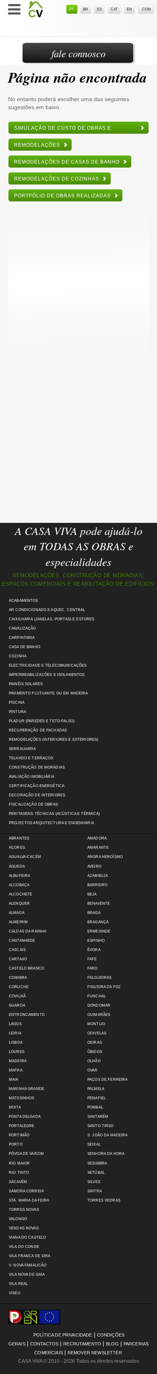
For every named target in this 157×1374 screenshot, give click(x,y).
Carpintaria (22, 638)
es (99, 9)
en (129, 9)
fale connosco (78, 53)
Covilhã (17, 996)
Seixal (94, 1144)
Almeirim (18, 922)
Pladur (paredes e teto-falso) (41, 721)
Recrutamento (82, 1343)
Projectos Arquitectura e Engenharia (51, 823)
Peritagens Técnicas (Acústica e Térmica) (54, 814)
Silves (93, 1182)
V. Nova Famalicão (27, 1265)
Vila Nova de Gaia (27, 1274)
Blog (112, 1343)
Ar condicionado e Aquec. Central (47, 610)
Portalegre (21, 1126)
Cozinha (18, 656)
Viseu (15, 1293)
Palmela (95, 1089)
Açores (17, 848)
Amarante (98, 848)
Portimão (19, 1135)
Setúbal (96, 1173)
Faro (92, 968)
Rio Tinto (19, 1173)
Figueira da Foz (104, 987)
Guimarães (98, 1015)
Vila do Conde (24, 1247)
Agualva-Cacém (25, 857)
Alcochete (20, 894)
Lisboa (16, 1042)
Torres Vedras (103, 1200)
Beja (92, 894)
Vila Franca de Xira (30, 1256)
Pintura (17, 712)
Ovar (92, 1070)
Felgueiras (99, 978)
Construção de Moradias (37, 767)
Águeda (17, 866)
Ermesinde (98, 931)
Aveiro (94, 866)
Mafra (16, 1070)
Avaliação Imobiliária (31, 777)
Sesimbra (97, 1163)
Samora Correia (26, 1191)
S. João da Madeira (107, 1135)
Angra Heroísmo (105, 857)
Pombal (95, 1107)
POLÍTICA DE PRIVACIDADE (62, 1335)
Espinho (96, 941)
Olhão (94, 1061)
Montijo (96, 1024)
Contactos (44, 1343)
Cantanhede (22, 941)
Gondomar (98, 1005)
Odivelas (96, 1033)
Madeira (18, 1061)
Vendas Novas (24, 1228)
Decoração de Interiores (37, 795)
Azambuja (97, 876)
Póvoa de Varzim (26, 1154)
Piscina (17, 702)
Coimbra (18, 978)
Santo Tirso (100, 1126)
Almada (17, 913)
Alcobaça (19, 885)
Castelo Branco (26, 968)
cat (114, 9)
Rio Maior (19, 1163)
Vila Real (18, 1284)
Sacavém (18, 1182)
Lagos (15, 1024)
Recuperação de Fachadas (38, 730)
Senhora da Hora (105, 1154)
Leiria (15, 1033)
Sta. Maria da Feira (29, 1200)
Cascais (17, 950)
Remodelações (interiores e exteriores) (53, 740)
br (85, 9)
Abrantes (19, 838)
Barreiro (97, 885)
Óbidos (94, 1052)
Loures (17, 1052)
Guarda (17, 1005)
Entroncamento (27, 1015)
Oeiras (94, 1042)
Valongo (18, 1219)
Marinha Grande (26, 1089)
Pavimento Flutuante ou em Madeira (48, 693)
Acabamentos (23, 601)
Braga (94, 913)
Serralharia (22, 749)
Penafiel (96, 1098)
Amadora (97, 838)
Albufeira (19, 876)
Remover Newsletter (95, 1352)
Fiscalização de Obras (33, 804)
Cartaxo (18, 959)
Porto (16, 1144)
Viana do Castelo (27, 1237)
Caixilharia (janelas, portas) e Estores (51, 619)
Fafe (92, 959)
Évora (94, 950)
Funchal (96, 996)
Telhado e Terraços (31, 758)
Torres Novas (24, 1210)
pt (71, 9)
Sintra (94, 1191)
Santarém (97, 1117)
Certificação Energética (36, 786)
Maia (14, 1080)
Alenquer (19, 903)
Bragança (98, 922)
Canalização (22, 628)
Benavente (98, 903)
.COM (146, 9)
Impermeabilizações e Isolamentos (47, 675)
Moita (15, 1107)
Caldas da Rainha (27, 931)
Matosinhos (21, 1098)
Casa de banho (24, 647)
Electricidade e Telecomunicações (48, 665)
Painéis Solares (26, 684)
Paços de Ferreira (107, 1080)
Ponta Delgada (25, 1117)
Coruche (19, 987)
